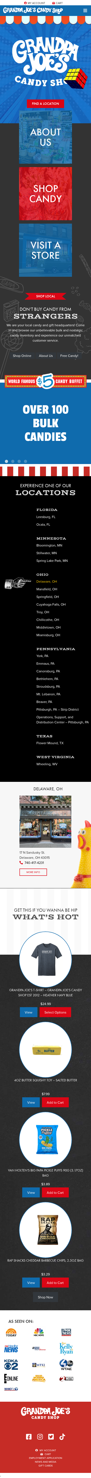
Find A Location (45, 103)
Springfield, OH (47, 596)
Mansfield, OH (46, 589)
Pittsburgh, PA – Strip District (57, 709)
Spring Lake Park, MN (52, 560)
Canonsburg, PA (48, 671)
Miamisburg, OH (48, 635)
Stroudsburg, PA (48, 686)
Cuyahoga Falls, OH (51, 604)
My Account (36, 3)
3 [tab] (20, 462)
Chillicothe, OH (47, 619)
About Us (45, 137)
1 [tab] (7, 462)
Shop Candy (45, 193)
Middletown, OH (48, 627)
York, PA (42, 655)
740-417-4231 (34, 862)
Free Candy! (69, 355)
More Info (33, 872)
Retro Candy (46, 421)
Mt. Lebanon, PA (48, 694)
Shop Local (45, 296)
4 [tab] (26, 462)
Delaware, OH (46, 581)
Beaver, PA (44, 701)
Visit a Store (45, 250)
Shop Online (22, 355)
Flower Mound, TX (49, 743)
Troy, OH (42, 612)
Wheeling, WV (47, 764)
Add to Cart (55, 1102)
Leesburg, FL (45, 516)
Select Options (55, 1012)
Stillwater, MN (46, 553)
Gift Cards (46, 1465)
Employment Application (45, 1458)
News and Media (45, 1462)
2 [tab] (13, 462)
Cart (59, 3)
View (28, 1012)
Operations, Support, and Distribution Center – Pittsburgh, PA (62, 719)
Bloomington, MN (49, 545)
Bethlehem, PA (47, 678)
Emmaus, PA (45, 663)
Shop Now (45, 1297)
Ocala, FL (43, 524)
